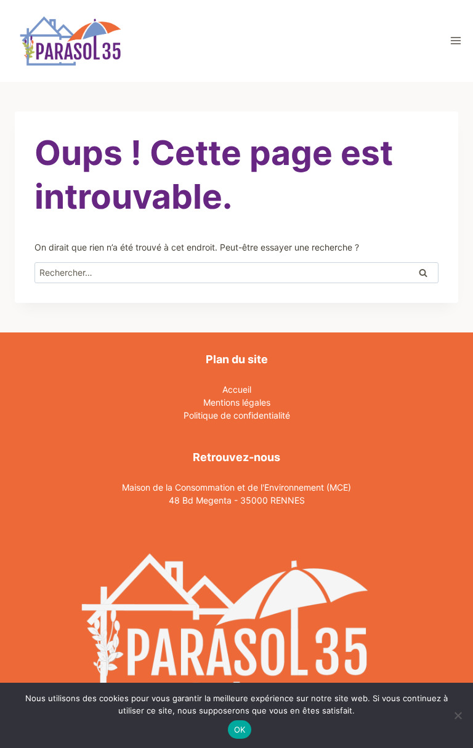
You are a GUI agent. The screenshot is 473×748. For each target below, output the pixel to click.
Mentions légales (236, 402)
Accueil (236, 389)
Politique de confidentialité (237, 415)
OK (240, 729)
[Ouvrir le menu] (455, 40)
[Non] (457, 715)
